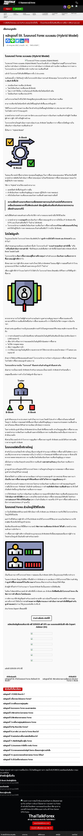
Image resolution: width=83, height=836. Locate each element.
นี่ (23, 208)
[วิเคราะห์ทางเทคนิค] (68, 9)
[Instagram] (27, 41)
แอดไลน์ (74, 835)
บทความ (24, 835)
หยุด (9, 353)
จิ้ (67, 350)
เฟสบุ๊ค (58, 835)
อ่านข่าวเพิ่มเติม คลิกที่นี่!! (41, 618)
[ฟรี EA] (77, 9)
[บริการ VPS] (73, 9)
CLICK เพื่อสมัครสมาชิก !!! (41, 828)
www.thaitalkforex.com (41, 823)
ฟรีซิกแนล (41, 835)
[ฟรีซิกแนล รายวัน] (64, 9)
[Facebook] (8, 41)
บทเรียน (42, 63)
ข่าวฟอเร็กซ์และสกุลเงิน (8, 835)
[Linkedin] (22, 41)
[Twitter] (17, 41)
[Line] (12, 41)
